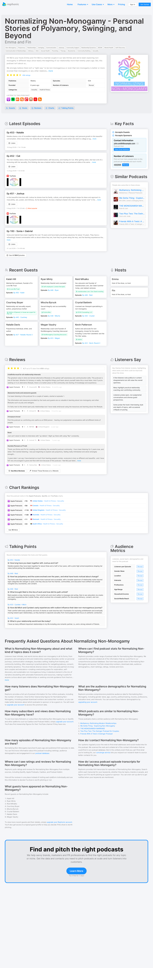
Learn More (76, 870)
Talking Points (67, 108)
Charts (51, 108)
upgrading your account (87, 702)
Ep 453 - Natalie (14, 560)
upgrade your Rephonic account (59, 822)
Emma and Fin (18, 42)
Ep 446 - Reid (13, 573)
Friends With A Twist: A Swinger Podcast (132, 221)
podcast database (42, 753)
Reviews (37, 108)
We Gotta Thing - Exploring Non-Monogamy (132, 198)
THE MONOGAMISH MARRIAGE (132, 206)
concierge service (103, 752)
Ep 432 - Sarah (13, 618)
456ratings (26, 75)
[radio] (8, 75)
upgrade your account (15, 705)
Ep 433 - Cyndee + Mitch (17, 605)
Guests (11, 108)
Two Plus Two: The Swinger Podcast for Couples (132, 213)
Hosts (24, 108)
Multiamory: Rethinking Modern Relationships (132, 190)
